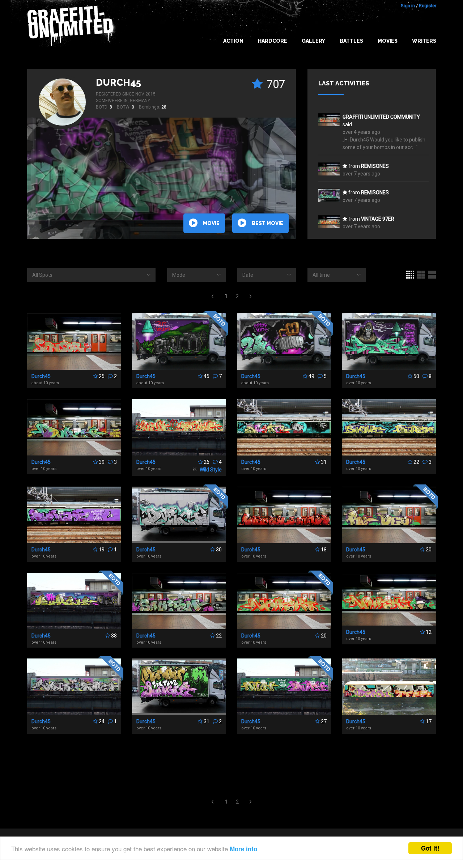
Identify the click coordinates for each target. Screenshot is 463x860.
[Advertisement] (231, 766)
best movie (267, 223)
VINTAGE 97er (377, 219)
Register (427, 5)
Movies (388, 41)
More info (243, 848)
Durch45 (118, 82)
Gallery (313, 41)
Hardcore (272, 41)
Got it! (430, 848)
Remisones (375, 166)
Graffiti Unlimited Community (381, 117)
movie (211, 223)
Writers (424, 41)
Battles (351, 41)
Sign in (408, 5)
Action (233, 41)
